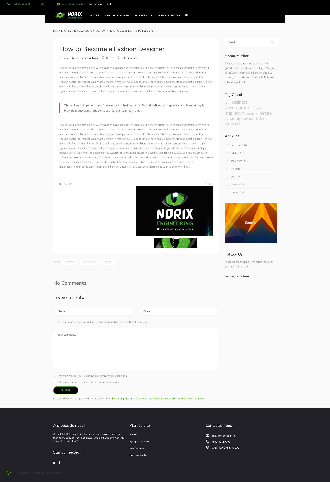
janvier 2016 (237, 192)
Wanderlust (232, 123)
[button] (8, 473)
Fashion (100, 30)
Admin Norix (91, 58)
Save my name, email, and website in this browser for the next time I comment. (102, 322)
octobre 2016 (238, 152)
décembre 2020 (239, 145)
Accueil (133, 434)
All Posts (85, 30)
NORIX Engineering (64, 30)
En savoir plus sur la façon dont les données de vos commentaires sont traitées (158, 398)
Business (70, 261)
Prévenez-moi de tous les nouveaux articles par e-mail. (89, 382)
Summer (248, 119)
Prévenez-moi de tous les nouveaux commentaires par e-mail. (93, 375)
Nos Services (136, 448)
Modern (252, 114)
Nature (266, 113)
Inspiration (235, 113)
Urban (108, 261)
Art (227, 103)
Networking (233, 119)
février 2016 (237, 184)
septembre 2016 (239, 160)
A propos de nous (139, 441)
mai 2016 (236, 176)
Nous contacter (138, 455)
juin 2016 (235, 168)
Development (90, 261)
